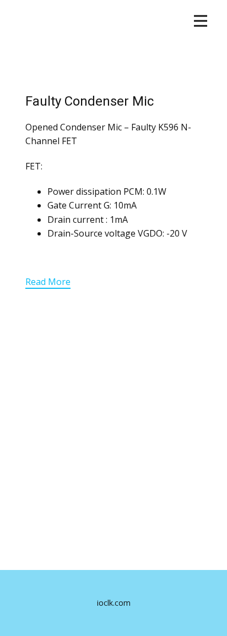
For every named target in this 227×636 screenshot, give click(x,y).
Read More (48, 282)
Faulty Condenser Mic (89, 101)
